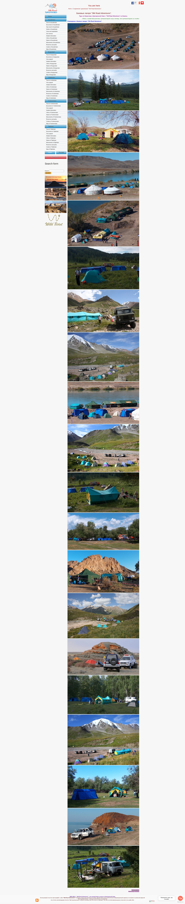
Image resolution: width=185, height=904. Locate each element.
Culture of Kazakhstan (52, 47)
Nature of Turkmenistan (52, 114)
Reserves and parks (51, 44)
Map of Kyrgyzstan (51, 74)
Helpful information (51, 36)
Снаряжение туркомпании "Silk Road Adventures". (87, 8)
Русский (61, 152)
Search (47, 171)
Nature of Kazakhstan (52, 40)
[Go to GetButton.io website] (180, 902)
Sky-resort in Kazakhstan (52, 27)
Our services (49, 33)
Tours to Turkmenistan (52, 103)
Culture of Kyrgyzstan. (52, 72)
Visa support (49, 59)
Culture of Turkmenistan (52, 121)
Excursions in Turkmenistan (53, 106)
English (50, 152)
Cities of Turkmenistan (52, 112)
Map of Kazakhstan (51, 49)
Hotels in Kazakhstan (51, 29)
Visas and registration (52, 31)
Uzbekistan (51, 77)
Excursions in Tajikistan (52, 131)
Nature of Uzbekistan (51, 89)
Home (50, 16)
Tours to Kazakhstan (51, 22)
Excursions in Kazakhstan (53, 24)
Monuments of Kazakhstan (53, 42)
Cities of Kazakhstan (51, 38)
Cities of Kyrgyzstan (51, 63)
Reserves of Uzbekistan (52, 93)
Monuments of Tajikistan (52, 142)
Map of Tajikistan (50, 149)
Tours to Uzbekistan (51, 80)
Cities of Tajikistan (51, 138)
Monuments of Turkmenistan (53, 117)
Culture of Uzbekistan (52, 96)
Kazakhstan (51, 20)
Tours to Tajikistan (51, 129)
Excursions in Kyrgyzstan (52, 57)
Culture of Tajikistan (51, 147)
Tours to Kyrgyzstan (51, 54)
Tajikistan (51, 126)
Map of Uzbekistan (51, 98)
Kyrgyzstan (51, 52)
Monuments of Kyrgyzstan (53, 68)
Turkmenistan (52, 101)
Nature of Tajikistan (51, 140)
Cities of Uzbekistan (51, 87)
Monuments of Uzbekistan (53, 91)
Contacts (55, 157)
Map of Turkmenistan (51, 123)
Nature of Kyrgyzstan (51, 66)
